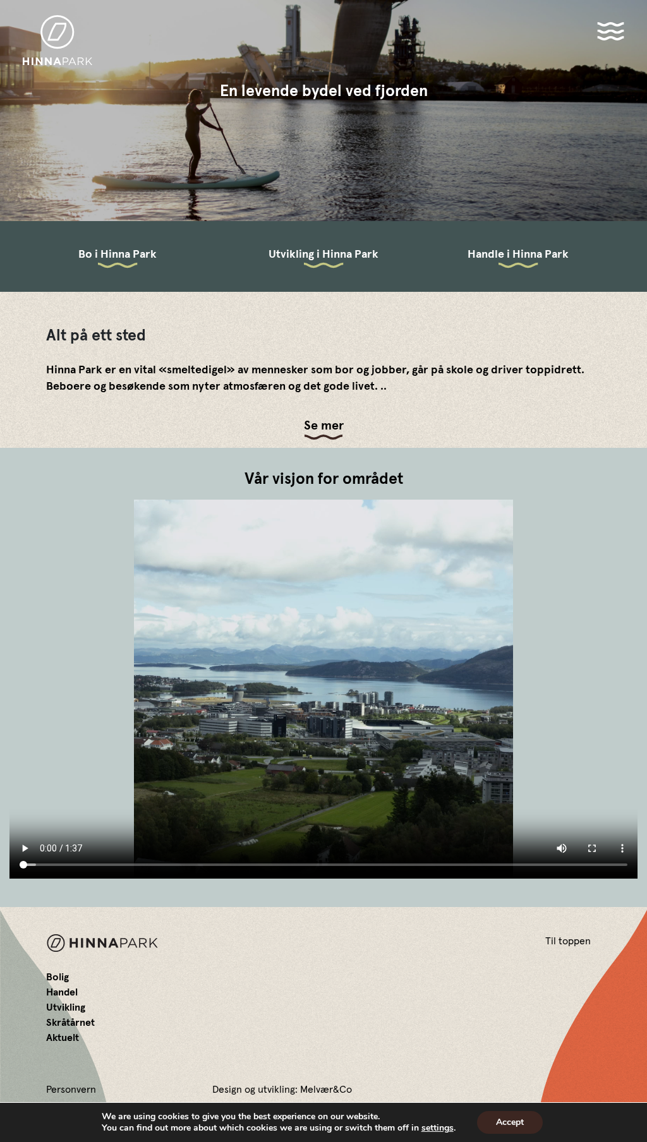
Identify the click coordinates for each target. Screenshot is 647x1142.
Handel (62, 992)
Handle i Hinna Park (518, 254)
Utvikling (65, 1007)
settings (437, 1128)
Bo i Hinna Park (117, 254)
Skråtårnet (70, 1023)
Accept (510, 1122)
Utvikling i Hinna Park (323, 254)
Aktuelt (62, 1038)
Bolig (57, 977)
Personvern (71, 1090)
